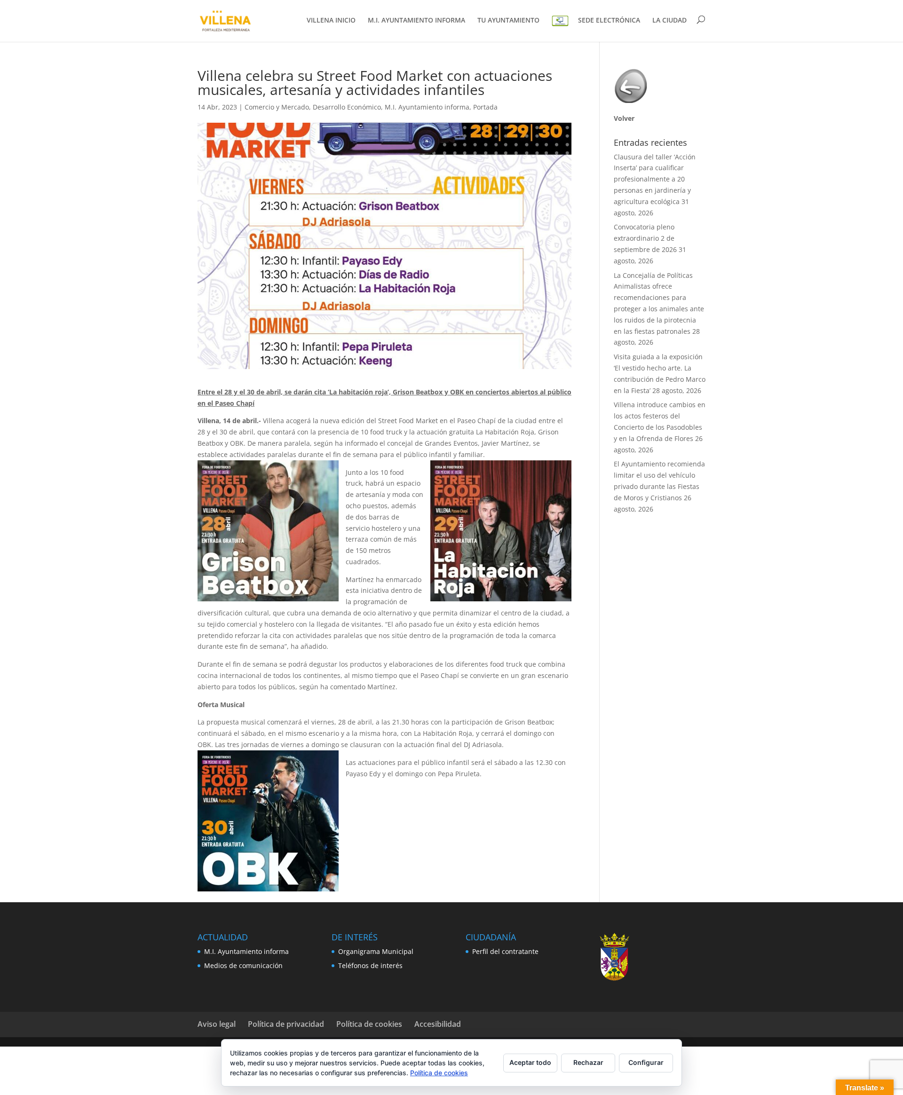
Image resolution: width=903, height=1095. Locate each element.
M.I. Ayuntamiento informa (427, 106)
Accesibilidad (437, 1024)
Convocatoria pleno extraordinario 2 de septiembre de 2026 (645, 238)
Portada (485, 106)
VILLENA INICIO (331, 20)
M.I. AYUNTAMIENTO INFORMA (416, 20)
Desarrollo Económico (347, 106)
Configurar (646, 1062)
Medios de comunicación (243, 965)
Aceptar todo (530, 1062)
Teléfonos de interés (370, 965)
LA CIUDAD (669, 20)
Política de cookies (369, 1024)
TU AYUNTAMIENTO (508, 20)
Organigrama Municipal (375, 951)
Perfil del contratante (505, 951)
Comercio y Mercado (277, 106)
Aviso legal (217, 1024)
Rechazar (588, 1062)
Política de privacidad (286, 1024)
